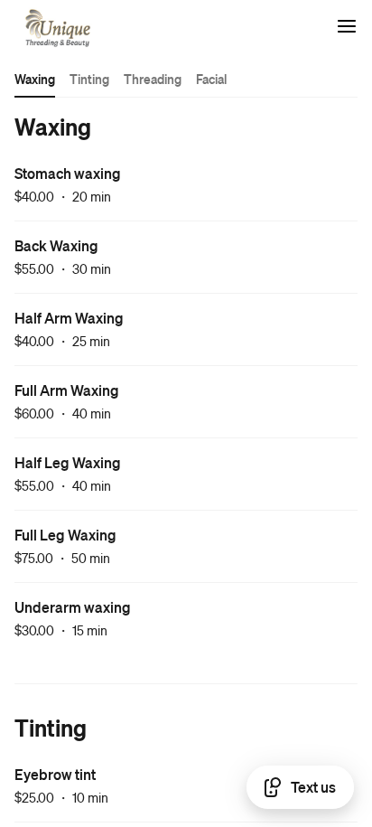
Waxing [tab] (34, 78)
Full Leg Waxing (65, 534)
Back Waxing (56, 245)
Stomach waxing (67, 173)
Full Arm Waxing (66, 390)
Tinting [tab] (89, 78)
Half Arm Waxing (69, 317)
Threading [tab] (152, 78)
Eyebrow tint (55, 774)
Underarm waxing (72, 606)
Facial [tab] (211, 78)
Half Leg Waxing (67, 462)
